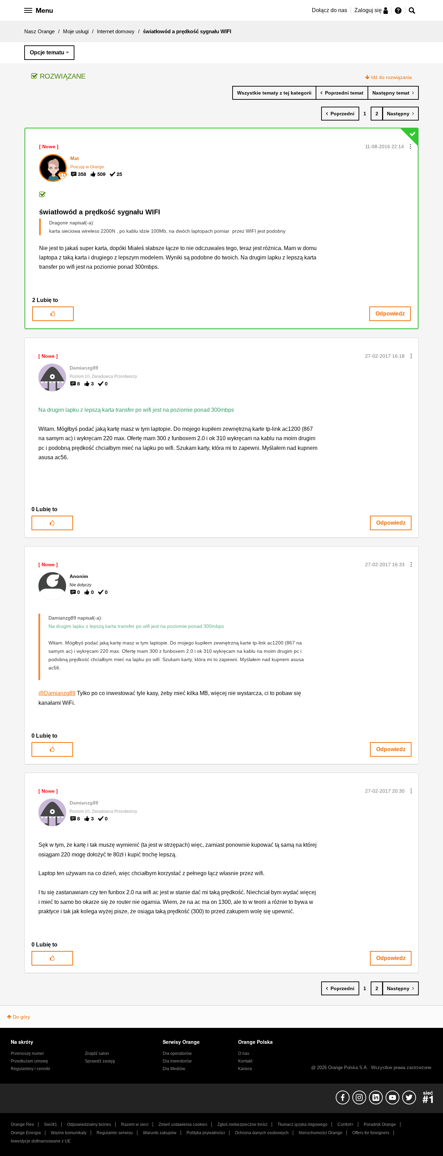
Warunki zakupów (160, 1132)
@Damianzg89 (56, 693)
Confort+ (345, 1124)
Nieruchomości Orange (320, 1132)
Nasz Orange (39, 31)
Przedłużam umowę (29, 1061)
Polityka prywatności (206, 1132)
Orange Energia (26, 1132)
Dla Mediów (174, 1068)
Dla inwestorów (177, 1061)
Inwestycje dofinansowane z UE (41, 1141)
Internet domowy (116, 31)
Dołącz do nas (329, 10)
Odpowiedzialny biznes (89, 1124)
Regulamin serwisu (115, 1132)
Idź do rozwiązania (391, 77)
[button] (410, 146)
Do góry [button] (21, 1017)
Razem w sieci (134, 1124)
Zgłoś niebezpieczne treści (242, 1124)
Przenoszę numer (27, 1053)
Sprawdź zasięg (100, 1061)
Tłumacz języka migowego (302, 1124)
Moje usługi (76, 31)
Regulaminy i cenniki (30, 1068)
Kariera (245, 1068)
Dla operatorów (177, 1053)
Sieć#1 (50, 1124)
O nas (243, 1053)
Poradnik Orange (380, 1124)
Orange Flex (22, 1124)
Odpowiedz (390, 314)
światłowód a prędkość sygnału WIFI (99, 212)
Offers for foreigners (370, 1132)
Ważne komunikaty (69, 1132)
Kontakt (245, 1061)
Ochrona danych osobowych (262, 1132)
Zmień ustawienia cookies (183, 1124)
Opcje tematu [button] (47, 52)
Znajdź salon (97, 1053)
